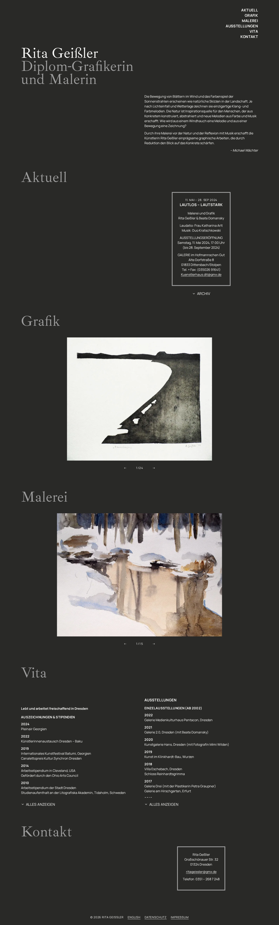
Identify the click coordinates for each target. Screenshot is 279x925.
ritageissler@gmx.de (201, 871)
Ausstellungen (242, 26)
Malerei (250, 20)
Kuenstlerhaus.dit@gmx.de (201, 274)
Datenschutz (156, 917)
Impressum (180, 917)
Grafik (251, 15)
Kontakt (249, 36)
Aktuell (249, 10)
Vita (254, 31)
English (134, 917)
